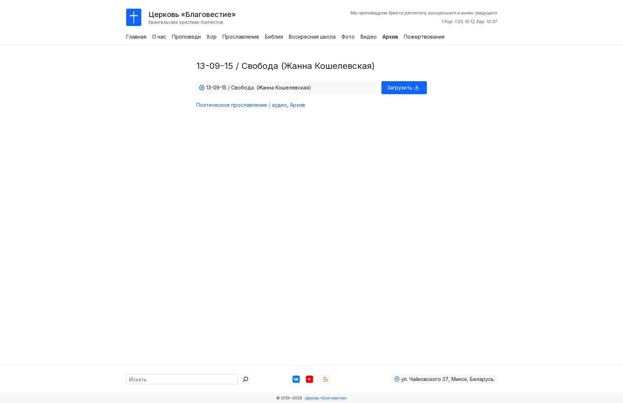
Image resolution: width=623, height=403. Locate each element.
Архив (297, 105)
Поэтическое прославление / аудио (241, 105)
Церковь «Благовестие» (326, 398)
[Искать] (245, 379)
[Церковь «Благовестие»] (133, 17)
